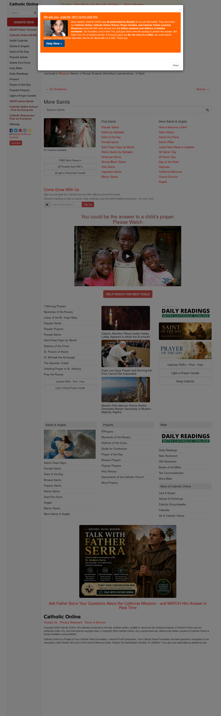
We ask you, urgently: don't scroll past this (71, 17)
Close (176, 65)
